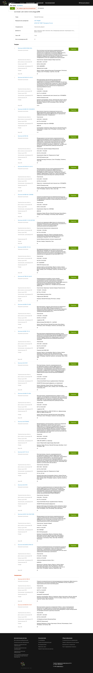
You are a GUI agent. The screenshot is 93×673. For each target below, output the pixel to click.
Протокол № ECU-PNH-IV (24, 579)
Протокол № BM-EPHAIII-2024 (25, 48)
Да (12, 8)
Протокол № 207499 (22, 363)
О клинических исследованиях (70, 640)
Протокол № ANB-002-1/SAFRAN (25, 194)
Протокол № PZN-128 (23, 136)
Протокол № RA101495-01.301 (25, 604)
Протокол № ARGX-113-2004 (24, 393)
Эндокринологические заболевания (19, 652)
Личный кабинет (85, 3)
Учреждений (40, 3)
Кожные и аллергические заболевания (20, 645)
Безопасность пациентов (68, 644)
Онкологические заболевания (21, 642)
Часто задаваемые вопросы (69, 646)
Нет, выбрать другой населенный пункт (26, 8)
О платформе (41, 640)
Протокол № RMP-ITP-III (24, 331)
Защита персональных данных (45, 648)
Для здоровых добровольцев (21, 640)
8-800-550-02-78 (66, 663)
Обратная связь (42, 646)
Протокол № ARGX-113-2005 (24, 304)
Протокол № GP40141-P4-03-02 (25, 166)
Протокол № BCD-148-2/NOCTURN (26, 514)
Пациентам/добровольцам (44, 642)
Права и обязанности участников (70, 642)
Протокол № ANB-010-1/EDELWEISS (26, 109)
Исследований (30, 3)
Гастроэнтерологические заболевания (20, 648)
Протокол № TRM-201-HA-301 (25, 276)
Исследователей (50, 3)
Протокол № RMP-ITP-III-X (24, 247)
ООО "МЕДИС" (37, 20)
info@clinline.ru (60, 666)
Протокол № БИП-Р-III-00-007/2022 (26, 220)
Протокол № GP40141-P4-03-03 (25, 77)
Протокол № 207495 (22, 485)
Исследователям (42, 644)
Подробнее (73, 49)
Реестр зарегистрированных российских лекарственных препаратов (21, 656)
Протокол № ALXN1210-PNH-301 (25, 544)
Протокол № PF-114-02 (23, 452)
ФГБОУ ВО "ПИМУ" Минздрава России (43, 23)
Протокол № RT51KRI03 (23, 421)
